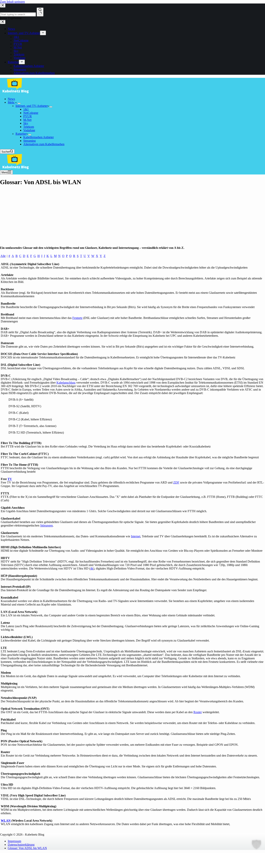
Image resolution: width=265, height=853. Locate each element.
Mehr (11, 102)
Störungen (46, 525)
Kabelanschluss (65, 382)
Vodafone (29, 130)
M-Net (27, 119)
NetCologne (30, 112)
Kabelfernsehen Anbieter (38, 137)
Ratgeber (21, 133)
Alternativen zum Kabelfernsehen (43, 144)
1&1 (26, 109)
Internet (135, 536)
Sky (25, 123)
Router (197, 712)
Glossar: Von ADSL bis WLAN (27, 848)
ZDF (176, 482)
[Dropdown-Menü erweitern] (19, 103)
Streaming (29, 140)
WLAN (6, 820)
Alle (3, 256)
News (11, 99)
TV (10, 479)
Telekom (28, 126)
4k (91, 568)
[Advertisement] (132, 217)
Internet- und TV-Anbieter (32, 105)
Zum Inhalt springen (12, 1)
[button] (256, 844)
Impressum (14, 841)
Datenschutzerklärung (21, 844)
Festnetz (77, 318)
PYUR (27, 116)
